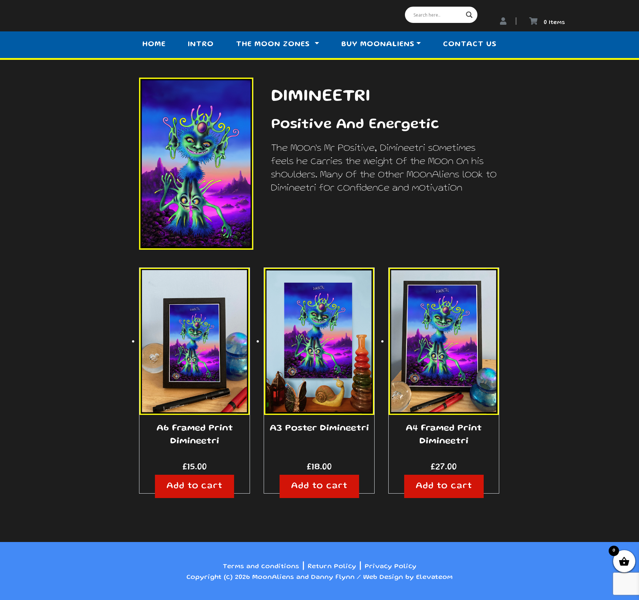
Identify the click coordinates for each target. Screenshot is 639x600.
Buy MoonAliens (378, 44)
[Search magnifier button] (469, 15)
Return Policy (332, 567)
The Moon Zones (274, 44)
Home (154, 44)
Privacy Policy (390, 567)
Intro (201, 44)
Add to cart (194, 486)
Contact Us (470, 44)
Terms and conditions (261, 567)
